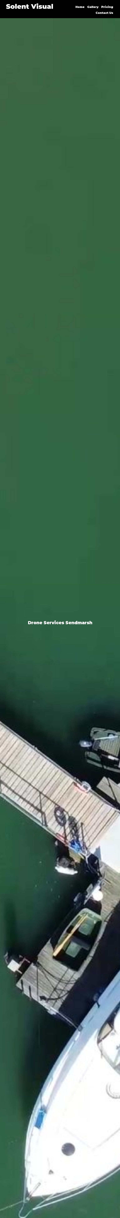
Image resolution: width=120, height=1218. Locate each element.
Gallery (93, 7)
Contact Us (104, 13)
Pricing (107, 7)
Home (80, 7)
